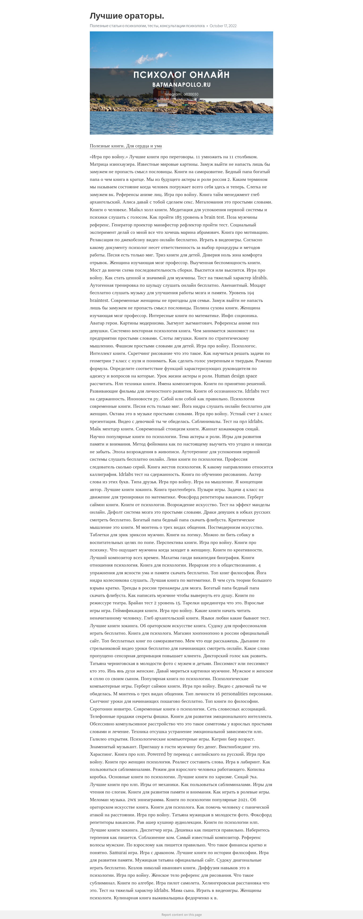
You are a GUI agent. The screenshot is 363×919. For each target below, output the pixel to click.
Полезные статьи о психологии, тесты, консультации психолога (147, 25)
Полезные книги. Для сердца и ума (126, 146)
